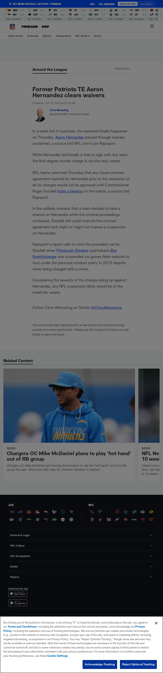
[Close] (156, 623)
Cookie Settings (57, 655)
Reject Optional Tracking (138, 664)
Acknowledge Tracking (100, 664)
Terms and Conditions (22, 626)
